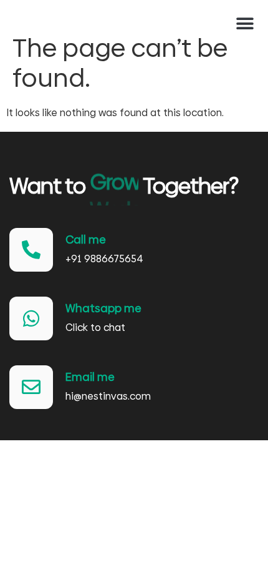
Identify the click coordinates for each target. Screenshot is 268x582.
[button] (245, 23)
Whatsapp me (103, 308)
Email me (90, 377)
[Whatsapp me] (31, 318)
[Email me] (31, 387)
